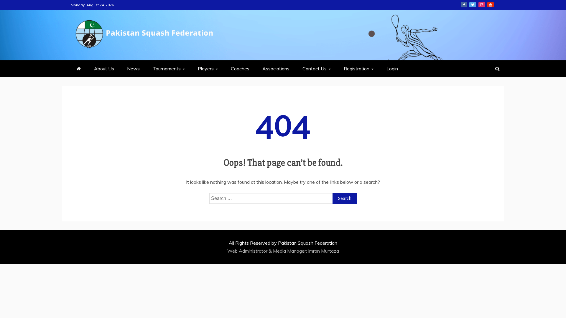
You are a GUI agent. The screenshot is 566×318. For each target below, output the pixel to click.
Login (392, 69)
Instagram (481, 4)
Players (206, 69)
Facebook (464, 4)
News (133, 69)
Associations (275, 69)
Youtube (490, 4)
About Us (104, 69)
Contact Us (314, 69)
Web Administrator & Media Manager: (267, 251)
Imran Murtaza (323, 251)
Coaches (240, 69)
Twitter (472, 4)
